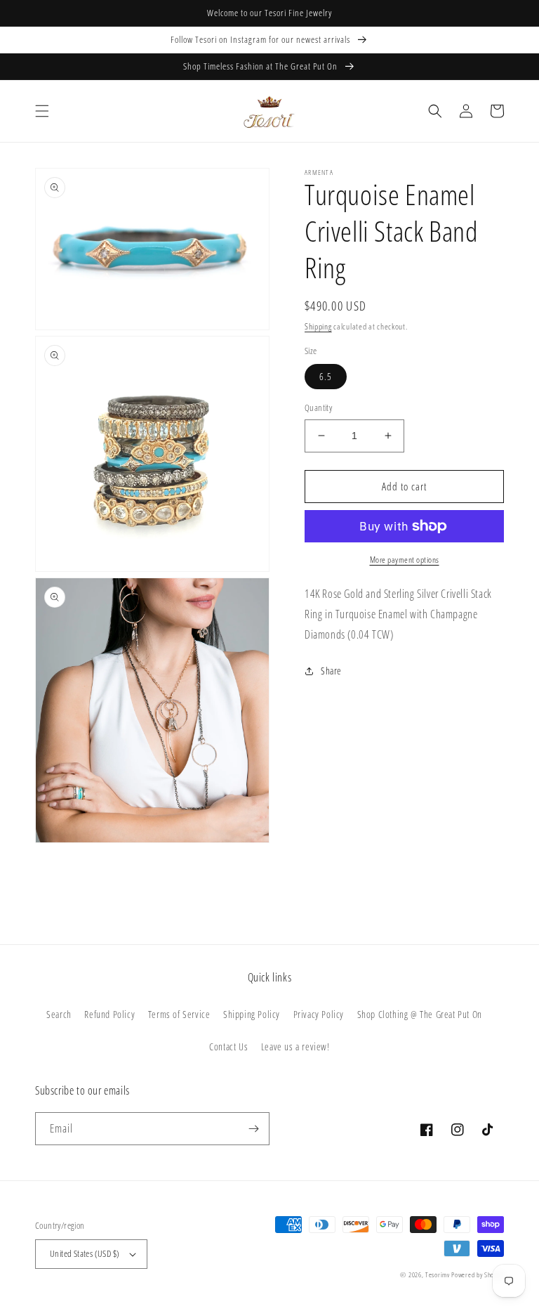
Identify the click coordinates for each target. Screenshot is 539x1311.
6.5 (325, 376)
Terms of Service (179, 1014)
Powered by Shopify (477, 1274)
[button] (42, 111)
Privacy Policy (318, 1014)
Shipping (318, 326)
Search (59, 1014)
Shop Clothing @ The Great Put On (419, 1014)
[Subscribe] (253, 1128)
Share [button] (331, 670)
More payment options (404, 560)
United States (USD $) (84, 1253)
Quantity (318, 407)
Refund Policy (109, 1014)
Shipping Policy (251, 1014)
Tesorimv (437, 1274)
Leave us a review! (295, 1046)
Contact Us (228, 1046)
